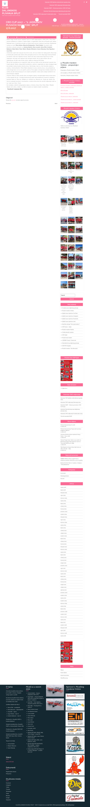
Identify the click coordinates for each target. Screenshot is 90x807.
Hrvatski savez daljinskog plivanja (70, 308)
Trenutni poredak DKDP (64, 14)
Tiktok (7, 793)
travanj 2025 (63, 509)
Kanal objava (64, 672)
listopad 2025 (64, 492)
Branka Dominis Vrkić (66, 463)
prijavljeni (13, 100)
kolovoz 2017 (64, 617)
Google (8, 797)
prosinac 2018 (64, 611)
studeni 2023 (64, 536)
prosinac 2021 (64, 565)
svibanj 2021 (63, 579)
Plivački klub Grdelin (67, 337)
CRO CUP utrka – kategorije (67, 93)
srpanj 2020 (63, 598)
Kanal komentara (65, 675)
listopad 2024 (64, 517)
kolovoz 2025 (64, 498)
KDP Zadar (64, 335)
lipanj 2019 (63, 608)
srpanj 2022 (63, 552)
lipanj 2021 (63, 576)
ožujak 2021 (63, 584)
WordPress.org (64, 678)
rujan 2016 (63, 630)
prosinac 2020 (64, 592)
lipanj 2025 (63, 503)
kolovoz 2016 (64, 633)
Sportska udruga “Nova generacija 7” (71, 324)
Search (72, 299)
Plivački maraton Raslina (68, 329)
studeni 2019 (64, 600)
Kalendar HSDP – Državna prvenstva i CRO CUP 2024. (57, 8)
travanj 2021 (63, 581)
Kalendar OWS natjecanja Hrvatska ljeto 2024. (44, 14)
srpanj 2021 (63, 573)
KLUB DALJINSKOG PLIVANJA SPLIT (11, 10)
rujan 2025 (63, 495)
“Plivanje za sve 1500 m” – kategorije (69, 102)
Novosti (81, 24)
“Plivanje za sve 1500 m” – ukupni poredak (71, 99)
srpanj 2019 (63, 606)
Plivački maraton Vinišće (68, 310)
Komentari (63, 473)
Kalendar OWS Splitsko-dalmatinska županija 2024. (57, 2)
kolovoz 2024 (64, 522)
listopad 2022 (64, 546)
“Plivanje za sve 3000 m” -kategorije (69, 96)
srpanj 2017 (63, 619)
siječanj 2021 (64, 590)
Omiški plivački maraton (68, 332)
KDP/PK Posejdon (66, 345)
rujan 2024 (63, 519)
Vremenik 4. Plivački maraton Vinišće (69, 75)
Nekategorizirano (65, 476)
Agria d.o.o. (64, 388)
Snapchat (8, 799)
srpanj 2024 (63, 525)
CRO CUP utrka (64, 90)
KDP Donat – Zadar (66, 327)
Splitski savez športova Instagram (70, 316)
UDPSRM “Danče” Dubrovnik (69, 340)
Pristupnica (8, 773)
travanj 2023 (63, 544)
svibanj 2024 (63, 530)
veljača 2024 (64, 533)
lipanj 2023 (63, 538)
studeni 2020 (64, 595)
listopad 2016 (64, 627)
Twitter (7, 787)
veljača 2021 (63, 587)
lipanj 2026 (63, 490)
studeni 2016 (64, 625)
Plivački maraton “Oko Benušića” (70, 348)
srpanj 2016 (63, 635)
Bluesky (8, 795)
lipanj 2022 (63, 554)
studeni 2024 (64, 514)
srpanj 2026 (63, 487)
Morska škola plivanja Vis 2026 (68, 425)
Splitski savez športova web (68, 321)
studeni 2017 (64, 614)
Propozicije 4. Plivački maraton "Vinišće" (70, 70)
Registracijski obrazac (11, 771)
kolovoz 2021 (64, 571)
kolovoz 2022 (64, 549)
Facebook (8, 783)
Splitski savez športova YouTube (70, 313)
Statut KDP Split (10, 761)
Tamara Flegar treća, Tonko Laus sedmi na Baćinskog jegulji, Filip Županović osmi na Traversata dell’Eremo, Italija (71, 441)
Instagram (8, 785)
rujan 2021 (63, 568)
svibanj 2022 (63, 557)
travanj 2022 (63, 560)
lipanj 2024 (63, 527)
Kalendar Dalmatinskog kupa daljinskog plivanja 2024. (57, 11)
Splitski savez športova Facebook (70, 318)
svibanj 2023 (63, 541)
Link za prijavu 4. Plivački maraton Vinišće (70, 72)
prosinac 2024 (64, 511)
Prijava (62, 670)
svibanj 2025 (63, 506)
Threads (8, 789)
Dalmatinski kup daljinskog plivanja (70, 343)
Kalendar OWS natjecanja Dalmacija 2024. (60, 5)
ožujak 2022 (63, 563)
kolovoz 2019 (64, 603)
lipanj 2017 (63, 622)
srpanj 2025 (63, 500)
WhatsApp (8, 791)
